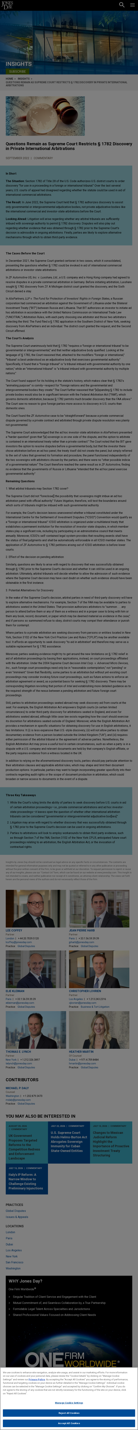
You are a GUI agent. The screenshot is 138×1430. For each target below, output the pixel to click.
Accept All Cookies (69, 1423)
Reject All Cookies (69, 1413)
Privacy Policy (37, 1379)
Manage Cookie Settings (69, 1402)
